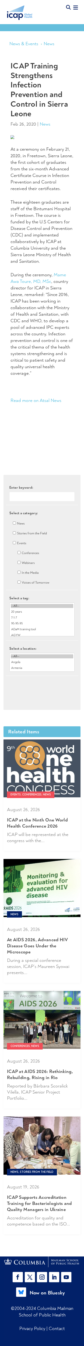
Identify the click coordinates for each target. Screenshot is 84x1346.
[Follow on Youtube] (66, 1277)
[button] (19, 1277)
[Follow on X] (30, 1277)
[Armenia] (42, 668)
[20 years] (42, 612)
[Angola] (42, 662)
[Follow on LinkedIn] (54, 1277)
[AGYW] (42, 635)
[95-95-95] (42, 624)
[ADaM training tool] (42, 629)
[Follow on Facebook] (18, 1277)
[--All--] (42, 606)
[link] (42, 1261)
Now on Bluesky (47, 1293)
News (49, 44)
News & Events (23, 44)
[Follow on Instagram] (42, 1277)
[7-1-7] (42, 618)
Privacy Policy (32, 1328)
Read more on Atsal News (35, 400)
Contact (57, 1328)
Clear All (42, 684)
